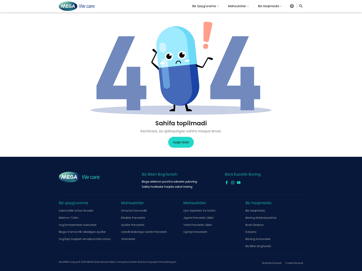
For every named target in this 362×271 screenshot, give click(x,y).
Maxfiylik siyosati (271, 263)
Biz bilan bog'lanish (258, 246)
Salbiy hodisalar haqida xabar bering (167, 187)
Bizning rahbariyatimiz (261, 218)
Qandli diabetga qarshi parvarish (144, 232)
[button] (292, 6)
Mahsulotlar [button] (237, 6)
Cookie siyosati (294, 263)
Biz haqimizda (255, 210)
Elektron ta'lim (69, 218)
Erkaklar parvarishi (133, 218)
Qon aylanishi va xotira (199, 210)
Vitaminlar (128, 239)
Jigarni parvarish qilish (198, 218)
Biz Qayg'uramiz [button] (204, 6)
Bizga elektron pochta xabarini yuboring (169, 181)
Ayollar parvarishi (132, 225)
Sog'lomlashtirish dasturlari (77, 225)
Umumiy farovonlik (134, 210)
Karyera (250, 232)
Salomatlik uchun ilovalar (76, 210)
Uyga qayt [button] (181, 142)
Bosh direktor (254, 225)
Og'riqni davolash (195, 232)
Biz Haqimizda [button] (268, 6)
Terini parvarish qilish (197, 225)
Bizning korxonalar (258, 239)
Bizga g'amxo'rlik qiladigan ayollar (82, 232)
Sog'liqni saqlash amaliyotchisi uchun (85, 239)
